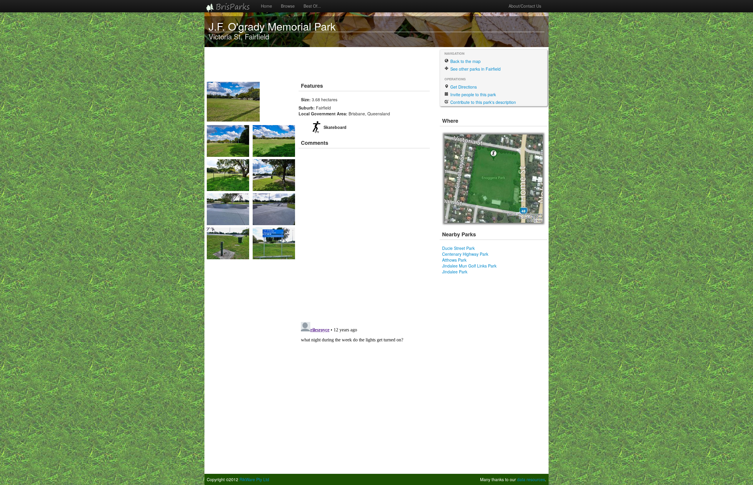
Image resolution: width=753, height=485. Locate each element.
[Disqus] (365, 233)
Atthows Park (454, 260)
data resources (531, 479)
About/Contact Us (525, 6)
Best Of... (312, 6)
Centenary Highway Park (465, 254)
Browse (288, 6)
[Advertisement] (314, 63)
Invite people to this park (472, 94)
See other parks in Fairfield (475, 69)
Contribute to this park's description (482, 102)
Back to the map (465, 61)
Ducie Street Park (458, 248)
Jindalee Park (454, 272)
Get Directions (463, 87)
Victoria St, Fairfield (239, 36)
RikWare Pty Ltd (254, 479)
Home (266, 6)
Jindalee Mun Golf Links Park (469, 266)
